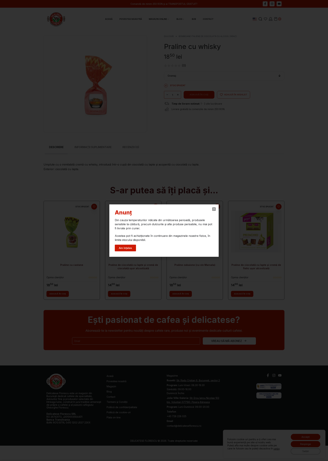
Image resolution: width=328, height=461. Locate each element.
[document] (164, 230)
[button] (214, 209)
